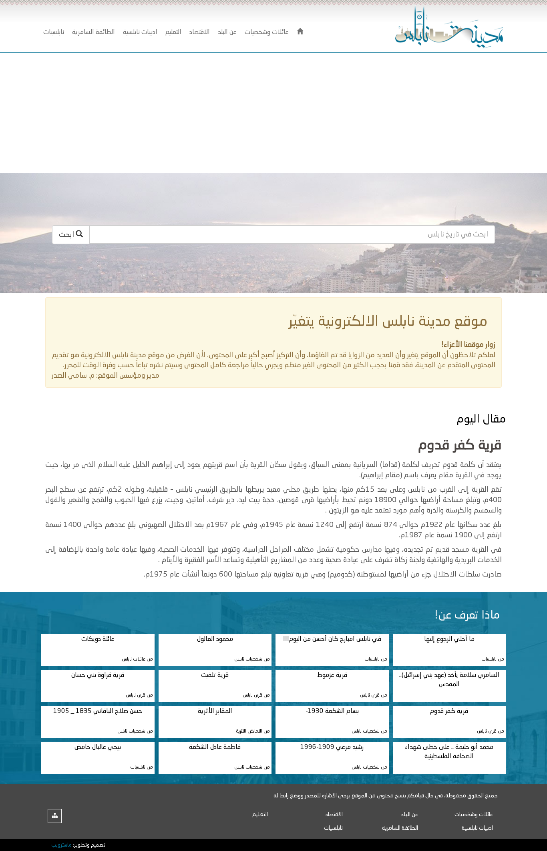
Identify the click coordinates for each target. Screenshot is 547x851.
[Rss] (55, 816)
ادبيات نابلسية (477, 828)
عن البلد (409, 814)
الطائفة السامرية (400, 828)
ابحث (67, 234)
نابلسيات (333, 828)
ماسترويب (61, 845)
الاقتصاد (334, 814)
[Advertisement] (273, 113)
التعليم (260, 814)
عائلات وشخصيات (473, 814)
